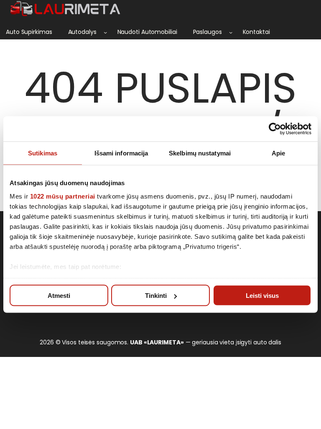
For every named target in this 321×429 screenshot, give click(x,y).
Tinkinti (156, 295)
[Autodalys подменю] (105, 32)
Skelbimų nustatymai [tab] (200, 153)
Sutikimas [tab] (42, 153)
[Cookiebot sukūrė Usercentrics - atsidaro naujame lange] (274, 129)
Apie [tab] (278, 153)
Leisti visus (262, 295)
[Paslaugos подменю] (230, 32)
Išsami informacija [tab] (121, 153)
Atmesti (59, 295)
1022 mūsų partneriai (62, 195)
